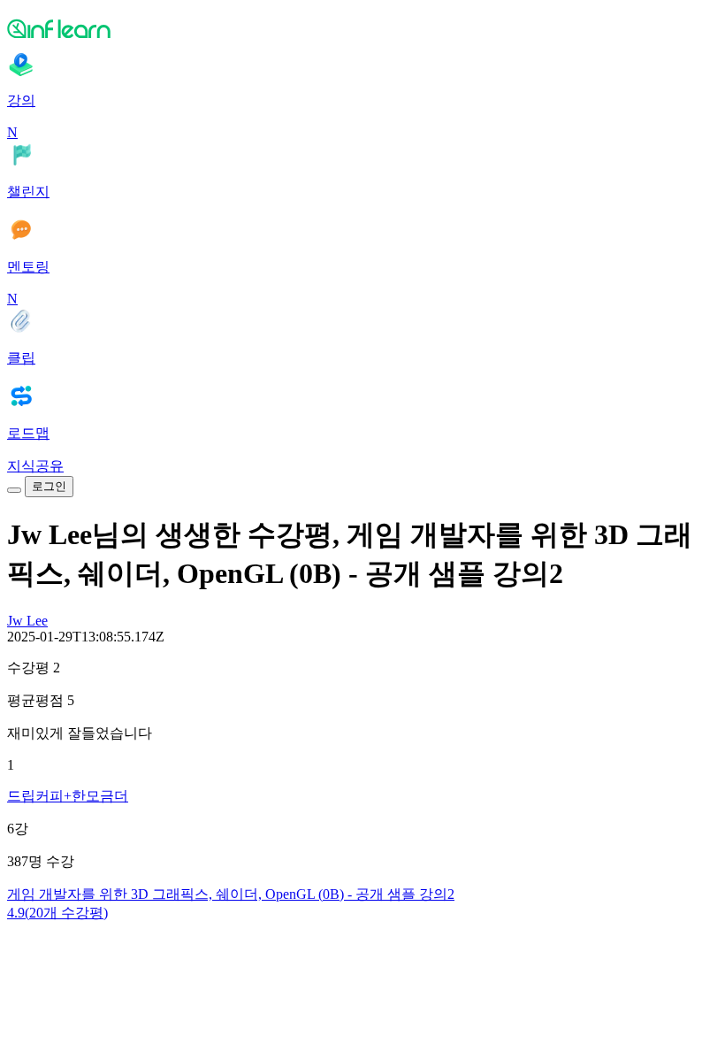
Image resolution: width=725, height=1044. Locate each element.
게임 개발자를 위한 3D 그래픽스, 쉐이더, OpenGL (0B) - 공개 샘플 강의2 (230, 894)
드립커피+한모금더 (67, 795)
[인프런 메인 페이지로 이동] (362, 28)
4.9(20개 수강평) (57, 912)
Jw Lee (27, 620)
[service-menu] (14, 490)
